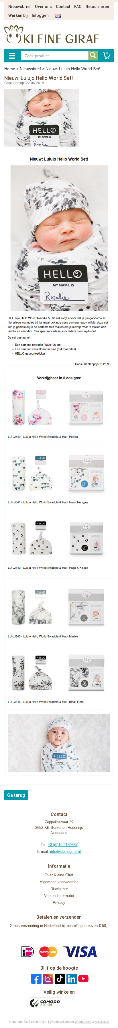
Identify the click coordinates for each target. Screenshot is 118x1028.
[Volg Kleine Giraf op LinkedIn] (71, 978)
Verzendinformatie (59, 895)
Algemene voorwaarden (59, 882)
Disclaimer (59, 889)
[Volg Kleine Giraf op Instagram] (47, 978)
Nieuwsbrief (19, 6)
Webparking (83, 1021)
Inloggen (40, 15)
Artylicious (102, 1021)
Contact (63, 6)
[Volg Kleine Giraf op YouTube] (82, 978)
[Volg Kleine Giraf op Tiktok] (59, 978)
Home (9, 68)
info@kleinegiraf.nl (65, 851)
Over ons (43, 6)
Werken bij (18, 15)
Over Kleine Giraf (59, 875)
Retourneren (97, 6)
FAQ (78, 6)
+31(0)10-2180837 (63, 845)
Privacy (59, 902)
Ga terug (16, 795)
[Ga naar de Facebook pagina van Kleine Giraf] (36, 978)
